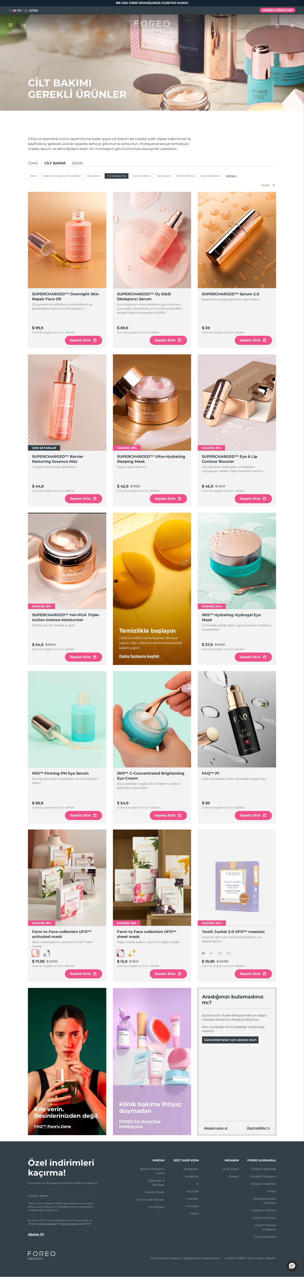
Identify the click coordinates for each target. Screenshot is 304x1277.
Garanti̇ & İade (154, 1192)
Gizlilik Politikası (264, 1218)
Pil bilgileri (156, 1207)
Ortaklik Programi (263, 1176)
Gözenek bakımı (210, 175)
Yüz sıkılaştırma (116, 175)
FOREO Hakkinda (263, 1169)
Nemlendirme (185, 175)
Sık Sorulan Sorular (150, 1199)
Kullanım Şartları (264, 1210)
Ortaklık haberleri (263, 1184)
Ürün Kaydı (231, 1169)
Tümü (33, 163)
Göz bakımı (94, 175)
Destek (234, 1176)
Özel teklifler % (258, 1128)
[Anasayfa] (152, 27)
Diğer (77, 163)
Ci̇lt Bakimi (55, 163)
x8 (219, 953)
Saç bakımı (163, 175)
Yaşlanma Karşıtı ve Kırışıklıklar (62, 175)
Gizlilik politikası (47, 1223)
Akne (33, 175)
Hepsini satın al (215, 1128)
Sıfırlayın (231, 175)
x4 (211, 953)
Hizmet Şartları (70, 1223)
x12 (228, 953)
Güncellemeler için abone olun (230, 1040)
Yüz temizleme (141, 175)
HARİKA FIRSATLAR (277, 10)
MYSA (272, 1191)
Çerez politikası (265, 1237)
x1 (203, 953)
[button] (292, 1266)
